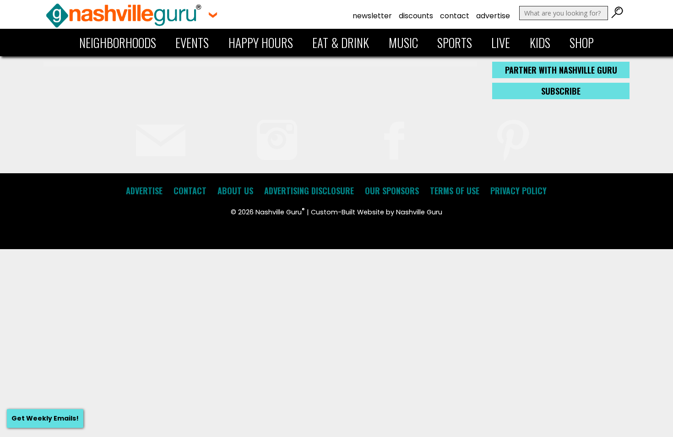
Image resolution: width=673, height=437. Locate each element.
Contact (454, 16)
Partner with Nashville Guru (561, 70)
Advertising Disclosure (309, 191)
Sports (454, 42)
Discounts (416, 16)
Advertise (493, 16)
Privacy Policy (518, 191)
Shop (582, 42)
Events (192, 42)
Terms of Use (454, 191)
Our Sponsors (392, 191)
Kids (540, 42)
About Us (235, 191)
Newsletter (372, 16)
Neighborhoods (117, 42)
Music (403, 42)
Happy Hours (260, 42)
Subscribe (561, 91)
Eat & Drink (340, 42)
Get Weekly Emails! (45, 418)
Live (500, 42)
